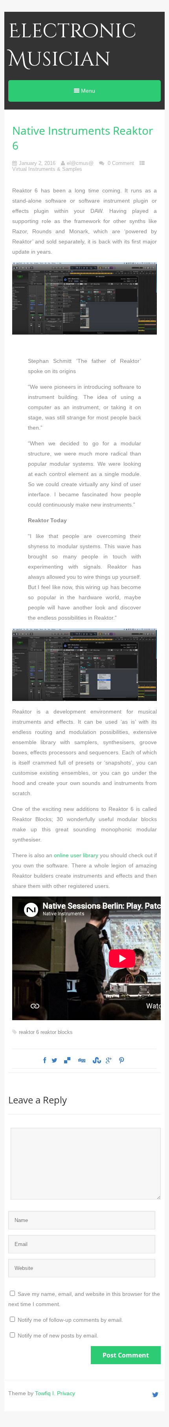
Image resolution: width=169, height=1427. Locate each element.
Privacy (66, 1393)
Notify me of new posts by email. (58, 1335)
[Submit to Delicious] (67, 1060)
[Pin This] (121, 1060)
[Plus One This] (109, 1060)
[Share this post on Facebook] (44, 1060)
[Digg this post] (81, 1060)
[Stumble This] (96, 1060)
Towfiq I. (45, 1393)
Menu (87, 91)
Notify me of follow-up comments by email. (70, 1320)
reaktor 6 (29, 1032)
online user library (76, 855)
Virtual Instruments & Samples (47, 169)
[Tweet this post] (54, 1060)
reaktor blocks (56, 1032)
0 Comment (121, 163)
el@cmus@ (80, 163)
